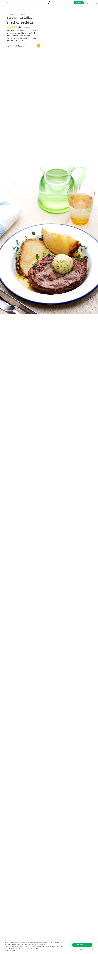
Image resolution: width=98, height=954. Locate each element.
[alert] (49, 947)
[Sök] (7, 3)
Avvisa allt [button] (82, 949)
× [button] (96, 942)
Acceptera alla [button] (82, 945)
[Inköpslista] (91, 3)
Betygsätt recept (17, 46)
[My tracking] (86, 3)
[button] (33, 951)
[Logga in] (96, 3)
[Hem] (49, 3)
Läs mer (36, 948)
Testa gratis (78, 2)
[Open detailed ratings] (31, 27)
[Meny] (2, 3)
